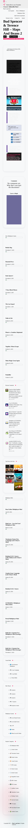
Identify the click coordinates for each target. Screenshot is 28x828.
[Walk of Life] (9, 474)
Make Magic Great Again (13, 360)
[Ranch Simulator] (18, 469)
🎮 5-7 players (13, 701)
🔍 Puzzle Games (14, 772)
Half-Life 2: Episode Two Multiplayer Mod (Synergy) (13, 633)
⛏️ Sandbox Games (14, 788)
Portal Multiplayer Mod (12, 618)
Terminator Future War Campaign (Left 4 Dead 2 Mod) (13, 540)
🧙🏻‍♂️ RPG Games (13, 780)
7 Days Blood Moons (11, 290)
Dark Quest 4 (9, 275)
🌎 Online (12, 729)
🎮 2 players (12, 690)
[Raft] (18, 477)
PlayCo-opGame (6, 8)
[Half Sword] (10, 469)
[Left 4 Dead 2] (18, 486)
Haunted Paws (10, 261)
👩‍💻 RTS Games (13, 784)
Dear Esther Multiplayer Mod (14, 509)
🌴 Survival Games (14, 799)
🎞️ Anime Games (14, 757)
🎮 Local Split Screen (14, 721)
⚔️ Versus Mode (13, 677)
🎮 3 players (12, 694)
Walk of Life (9, 318)
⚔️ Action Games (14, 749)
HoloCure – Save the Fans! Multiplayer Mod (13, 524)
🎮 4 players (12, 697)
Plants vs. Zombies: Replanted (14, 332)
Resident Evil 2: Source (12, 589)
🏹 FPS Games (13, 765)
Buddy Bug (9, 247)
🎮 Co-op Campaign (14, 670)
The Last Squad (10, 304)
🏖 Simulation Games (14, 792)
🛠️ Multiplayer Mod (14, 745)
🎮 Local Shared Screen (15, 717)
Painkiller (8, 375)
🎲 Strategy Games (14, 796)
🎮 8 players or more (14, 705)
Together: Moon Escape (12, 346)
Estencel (14, 411)
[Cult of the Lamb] (10, 479)
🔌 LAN (12, 725)
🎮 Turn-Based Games (15, 807)
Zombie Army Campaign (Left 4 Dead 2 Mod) (13, 574)
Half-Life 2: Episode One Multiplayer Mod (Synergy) (13, 649)
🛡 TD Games (13, 803)
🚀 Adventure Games (14, 753)
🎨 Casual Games (14, 761)
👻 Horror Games (14, 768)
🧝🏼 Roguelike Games (14, 776)
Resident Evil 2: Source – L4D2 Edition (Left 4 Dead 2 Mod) (13, 558)
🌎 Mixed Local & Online (15, 733)
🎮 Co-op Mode (13, 674)
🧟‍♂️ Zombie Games (14, 811)
